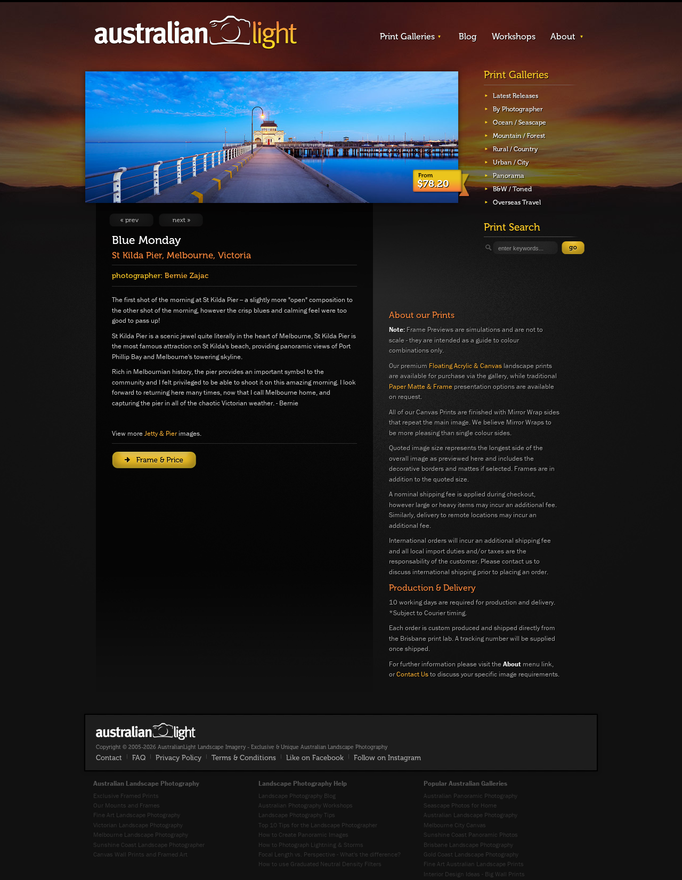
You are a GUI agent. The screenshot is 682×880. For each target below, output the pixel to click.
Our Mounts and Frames (126, 805)
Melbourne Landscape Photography (140, 834)
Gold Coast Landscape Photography (471, 854)
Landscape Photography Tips (296, 815)
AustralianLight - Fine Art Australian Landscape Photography (146, 731)
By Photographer (518, 109)
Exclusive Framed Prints (126, 796)
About (562, 36)
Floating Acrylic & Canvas (465, 365)
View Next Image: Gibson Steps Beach (181, 220)
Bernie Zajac (186, 275)
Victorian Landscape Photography (138, 825)
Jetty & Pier (160, 433)
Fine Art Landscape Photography (136, 815)
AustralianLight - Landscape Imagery (195, 32)
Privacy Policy (178, 758)
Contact (109, 758)
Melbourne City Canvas (455, 825)
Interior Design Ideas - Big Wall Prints (474, 874)
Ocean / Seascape (519, 122)
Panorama (508, 176)
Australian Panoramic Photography (470, 796)
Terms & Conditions (244, 758)
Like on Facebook (315, 758)
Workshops (513, 36)
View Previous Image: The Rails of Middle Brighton (131, 220)
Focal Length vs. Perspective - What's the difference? (329, 854)
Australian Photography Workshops (305, 805)
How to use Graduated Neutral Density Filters (319, 864)
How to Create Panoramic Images (303, 834)
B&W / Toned (512, 189)
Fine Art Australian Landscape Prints (474, 864)
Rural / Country (515, 149)
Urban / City (511, 162)
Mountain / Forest (519, 136)
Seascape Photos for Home (460, 805)
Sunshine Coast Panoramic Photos (471, 834)
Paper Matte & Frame (420, 386)
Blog (468, 36)
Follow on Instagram (387, 758)
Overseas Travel (517, 202)
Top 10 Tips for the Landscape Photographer (317, 825)
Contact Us (412, 674)
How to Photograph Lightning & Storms (310, 845)
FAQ (138, 758)
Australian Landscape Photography (470, 815)
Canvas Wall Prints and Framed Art (140, 854)
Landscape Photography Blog (297, 796)
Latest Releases (515, 96)
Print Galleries (407, 36)
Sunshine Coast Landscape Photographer (149, 845)
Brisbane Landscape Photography (468, 845)
